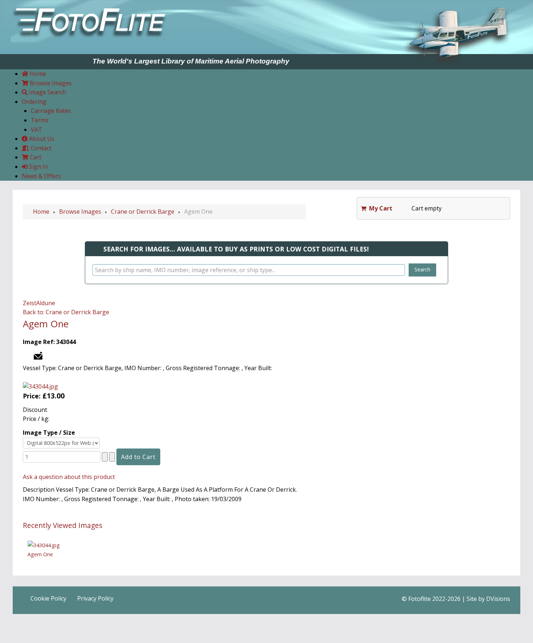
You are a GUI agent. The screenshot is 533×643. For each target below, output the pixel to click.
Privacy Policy (95, 598)
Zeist (29, 303)
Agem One (40, 554)
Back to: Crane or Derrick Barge (66, 312)
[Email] (38, 355)
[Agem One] (44, 544)
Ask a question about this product (69, 477)
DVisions (498, 599)
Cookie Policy (48, 598)
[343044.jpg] (40, 386)
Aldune (45, 303)
